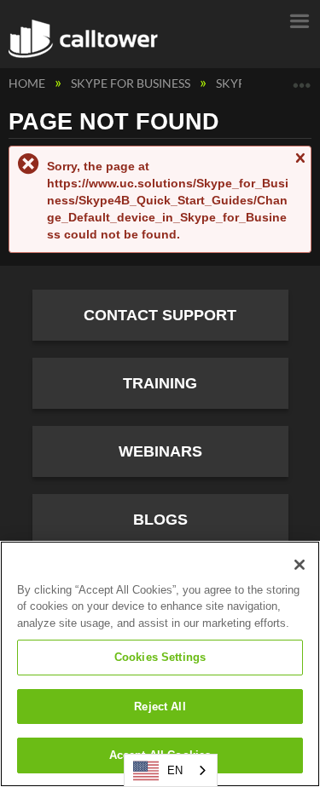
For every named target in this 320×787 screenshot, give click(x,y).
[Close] (299, 564)
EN (175, 770)
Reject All (159, 706)
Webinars (160, 451)
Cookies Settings (160, 657)
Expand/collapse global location (302, 78)
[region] (160, 664)
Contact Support (160, 315)
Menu (298, 19)
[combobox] (171, 770)
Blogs (160, 519)
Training (160, 383)
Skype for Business (132, 83)
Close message (299, 165)
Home (28, 83)
